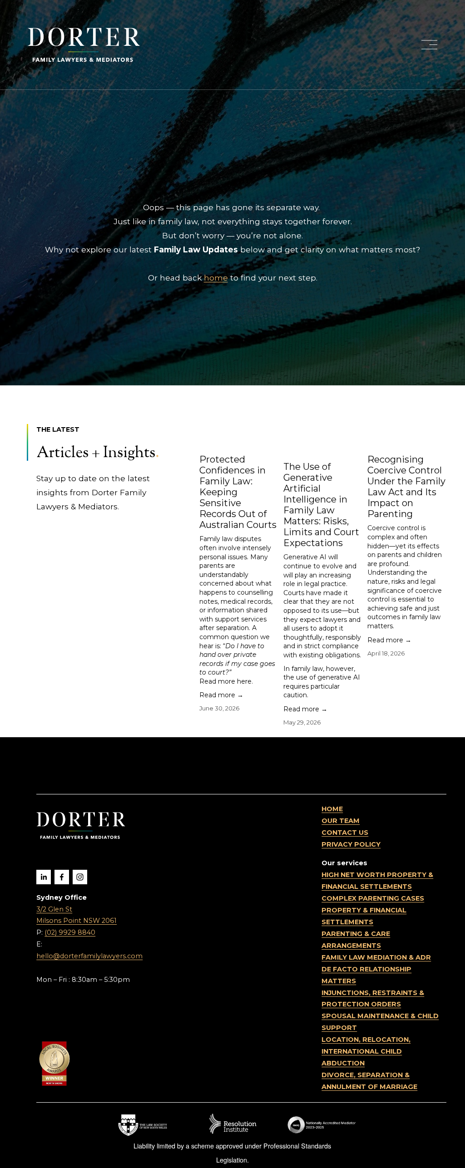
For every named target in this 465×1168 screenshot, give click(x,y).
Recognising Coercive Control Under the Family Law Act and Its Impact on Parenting (406, 486)
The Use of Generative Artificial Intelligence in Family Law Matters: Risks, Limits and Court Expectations (321, 504)
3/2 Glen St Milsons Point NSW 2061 (76, 915)
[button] (431, 408)
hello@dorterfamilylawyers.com (89, 956)
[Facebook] (61, 877)
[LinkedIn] (43, 877)
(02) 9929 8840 (70, 932)
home (216, 277)
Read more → (221, 695)
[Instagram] (80, 877)
